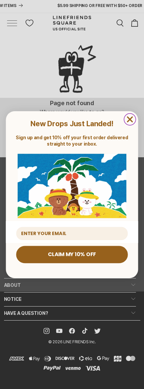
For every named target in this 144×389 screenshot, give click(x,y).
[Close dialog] (130, 119)
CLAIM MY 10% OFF (72, 254)
